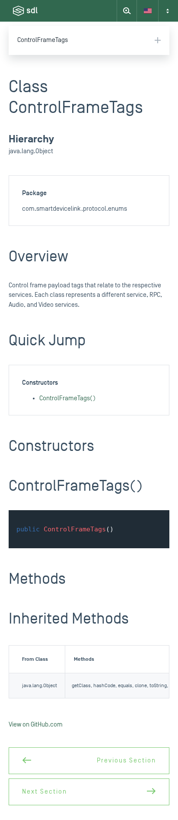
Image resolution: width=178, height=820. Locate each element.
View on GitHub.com (36, 724)
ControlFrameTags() (67, 398)
